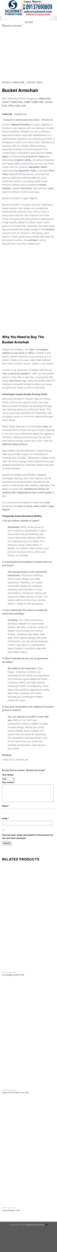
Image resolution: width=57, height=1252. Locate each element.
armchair (32, 240)
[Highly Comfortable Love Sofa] (28, 1061)
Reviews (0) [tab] (47, 120)
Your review (8, 782)
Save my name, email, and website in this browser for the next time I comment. (27, 836)
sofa (47, 502)
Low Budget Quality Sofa (13, 975)
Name (5, 806)
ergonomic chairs (27, 170)
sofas (50, 188)
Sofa (23, 105)
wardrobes (26, 188)
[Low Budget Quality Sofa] (28, 943)
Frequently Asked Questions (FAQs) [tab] (21, 120)
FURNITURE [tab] (7, 114)
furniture (49, 229)
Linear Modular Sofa (11, 1210)
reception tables (22, 160)
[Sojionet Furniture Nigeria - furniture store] (28, 8)
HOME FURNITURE (33, 102)
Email (5, 818)
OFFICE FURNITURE (13, 82)
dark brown (15, 380)
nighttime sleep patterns (15, 444)
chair (45, 426)
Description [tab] (20, 114)
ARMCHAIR (44, 98)
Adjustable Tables (37, 167)
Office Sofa (34, 82)
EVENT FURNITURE (12, 102)
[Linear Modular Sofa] (28, 1179)
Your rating (8, 775)
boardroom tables (35, 156)
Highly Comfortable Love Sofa (15, 1092)
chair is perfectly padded (15, 373)
